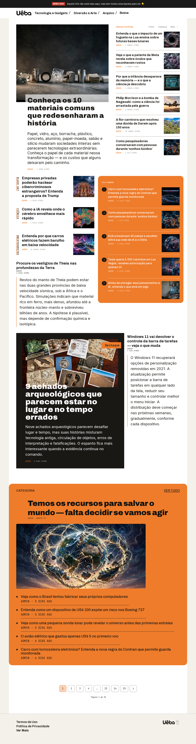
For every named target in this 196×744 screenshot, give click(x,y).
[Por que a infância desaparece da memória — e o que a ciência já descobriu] (172, 83)
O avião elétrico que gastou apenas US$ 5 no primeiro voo (69, 636)
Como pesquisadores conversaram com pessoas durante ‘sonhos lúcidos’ (136, 144)
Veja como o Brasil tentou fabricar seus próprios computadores (74, 597)
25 (124, 688)
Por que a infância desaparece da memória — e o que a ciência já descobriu (139, 80)
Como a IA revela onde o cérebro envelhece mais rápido (43, 213)
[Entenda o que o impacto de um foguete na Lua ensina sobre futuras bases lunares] (172, 40)
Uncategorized (18, 245)
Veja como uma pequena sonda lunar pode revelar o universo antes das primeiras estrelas (97, 623)
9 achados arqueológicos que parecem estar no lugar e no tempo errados (63, 401)
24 (115, 688)
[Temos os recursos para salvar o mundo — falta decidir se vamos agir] (81, 556)
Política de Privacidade (32, 726)
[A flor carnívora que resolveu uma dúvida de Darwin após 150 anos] (172, 126)
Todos (151, 27)
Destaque (162, 27)
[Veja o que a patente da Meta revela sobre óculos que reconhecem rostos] (172, 61)
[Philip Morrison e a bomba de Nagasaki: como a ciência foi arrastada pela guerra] (172, 104)
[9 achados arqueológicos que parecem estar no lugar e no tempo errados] (70, 363)
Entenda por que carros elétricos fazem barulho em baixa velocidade (43, 240)
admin (30, 169)
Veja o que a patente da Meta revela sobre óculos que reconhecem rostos (137, 58)
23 (106, 688)
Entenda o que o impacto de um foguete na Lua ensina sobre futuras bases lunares (139, 37)
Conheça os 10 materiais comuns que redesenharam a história (65, 111)
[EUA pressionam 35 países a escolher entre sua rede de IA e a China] (171, 243)
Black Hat (18, 184)
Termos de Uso (26, 722)
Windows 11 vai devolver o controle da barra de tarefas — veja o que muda (152, 341)
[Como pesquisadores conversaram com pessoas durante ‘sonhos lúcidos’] (172, 147)
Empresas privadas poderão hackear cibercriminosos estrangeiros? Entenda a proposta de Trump (42, 187)
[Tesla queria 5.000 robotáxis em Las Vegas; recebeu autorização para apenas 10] (171, 267)
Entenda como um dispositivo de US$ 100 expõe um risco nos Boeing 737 (83, 610)
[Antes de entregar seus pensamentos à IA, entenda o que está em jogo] (171, 290)
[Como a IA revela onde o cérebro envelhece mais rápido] (83, 217)
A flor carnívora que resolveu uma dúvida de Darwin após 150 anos (137, 123)
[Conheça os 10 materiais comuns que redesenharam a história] (62, 63)
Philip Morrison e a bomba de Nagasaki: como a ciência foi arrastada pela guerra (137, 101)
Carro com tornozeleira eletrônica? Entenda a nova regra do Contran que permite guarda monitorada (132, 193)
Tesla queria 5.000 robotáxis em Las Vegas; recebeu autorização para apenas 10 (132, 263)
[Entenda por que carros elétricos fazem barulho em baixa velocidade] (83, 244)
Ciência (18, 213)
